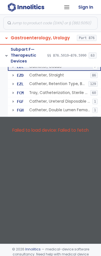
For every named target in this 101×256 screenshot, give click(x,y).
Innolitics (33, 249)
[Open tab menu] (67, 7)
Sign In (85, 7)
